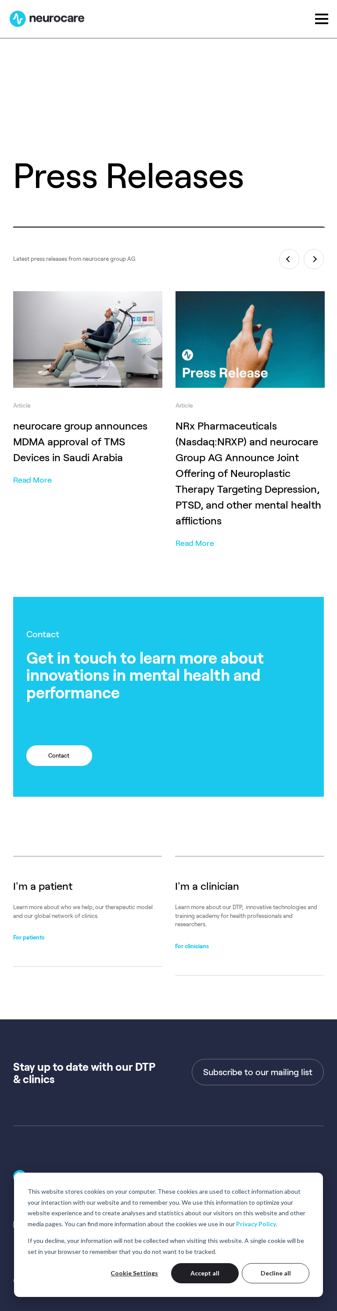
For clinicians (192, 946)
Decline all (276, 1273)
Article (22, 405)
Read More (32, 480)
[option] (88, 379)
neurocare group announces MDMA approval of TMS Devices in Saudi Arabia (80, 441)
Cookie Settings (134, 1273)
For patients (28, 937)
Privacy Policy (256, 1224)
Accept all (204, 1273)
